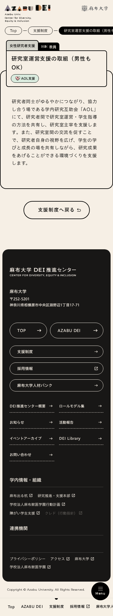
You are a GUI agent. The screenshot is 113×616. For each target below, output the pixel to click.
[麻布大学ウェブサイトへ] (95, 8)
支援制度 (40, 30)
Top (13, 30)
